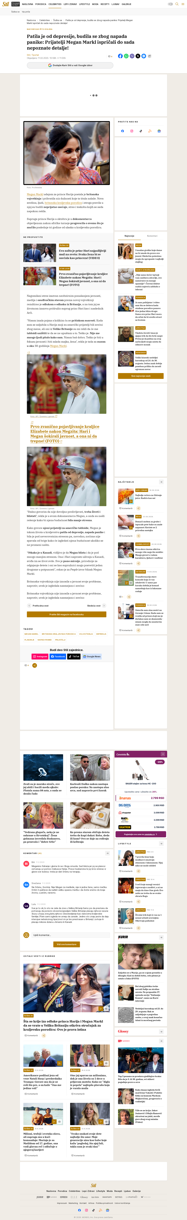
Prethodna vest (41, 605)
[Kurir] (40, 1197)
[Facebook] (122, 131)
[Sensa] (118, 1197)
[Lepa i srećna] (95, 1197)
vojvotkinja (86, 634)
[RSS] (149, 131)
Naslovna (31, 20)
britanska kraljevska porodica (63, 202)
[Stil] (5, 4)
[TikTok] (140, 131)
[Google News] (159, 131)
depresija (101, 634)
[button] (110, 56)
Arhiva (91, 1203)
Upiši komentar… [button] (42, 935)
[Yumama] (131, 1197)
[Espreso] (63, 1197)
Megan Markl (35, 194)
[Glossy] (84, 1197)
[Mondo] (52, 1197)
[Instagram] (131, 131)
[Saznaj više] (161, 937)
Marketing (73, 1203)
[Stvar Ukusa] (145, 1197)
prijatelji (60, 640)
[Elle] (74, 1197)
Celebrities (44, 20)
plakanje (29, 640)
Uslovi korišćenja (122, 1203)
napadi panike (45, 640)
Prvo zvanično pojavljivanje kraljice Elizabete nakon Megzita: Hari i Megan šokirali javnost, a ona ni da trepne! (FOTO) (64, 433)
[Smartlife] (107, 1197)
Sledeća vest (94, 605)
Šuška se (57, 20)
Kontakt (83, 1203)
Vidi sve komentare (66, 944)
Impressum (62, 1203)
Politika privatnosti (104, 1203)
